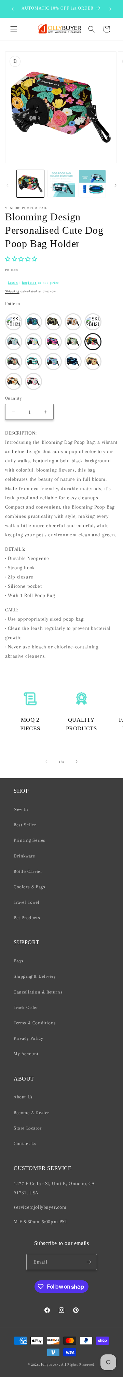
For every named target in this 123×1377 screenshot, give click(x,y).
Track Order (26, 1007)
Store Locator (28, 1128)
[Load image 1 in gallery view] (30, 183)
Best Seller (25, 824)
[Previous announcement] (12, 8)
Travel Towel (26, 902)
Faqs (18, 960)
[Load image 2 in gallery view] (61, 183)
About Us (23, 1096)
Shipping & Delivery (35, 976)
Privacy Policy (28, 1038)
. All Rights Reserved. (77, 1364)
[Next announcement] (110, 8)
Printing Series (29, 840)
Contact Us (25, 1143)
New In (21, 809)
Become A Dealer (31, 1112)
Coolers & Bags (29, 886)
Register (29, 282)
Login (13, 282)
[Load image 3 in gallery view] (92, 183)
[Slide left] (7, 185)
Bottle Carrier (28, 871)
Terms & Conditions (35, 1022)
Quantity (13, 398)
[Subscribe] (89, 1262)
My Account (26, 1053)
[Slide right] (115, 185)
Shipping (12, 291)
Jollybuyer (49, 1364)
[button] (13, 29)
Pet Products (27, 917)
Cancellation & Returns (38, 992)
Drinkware (24, 855)
